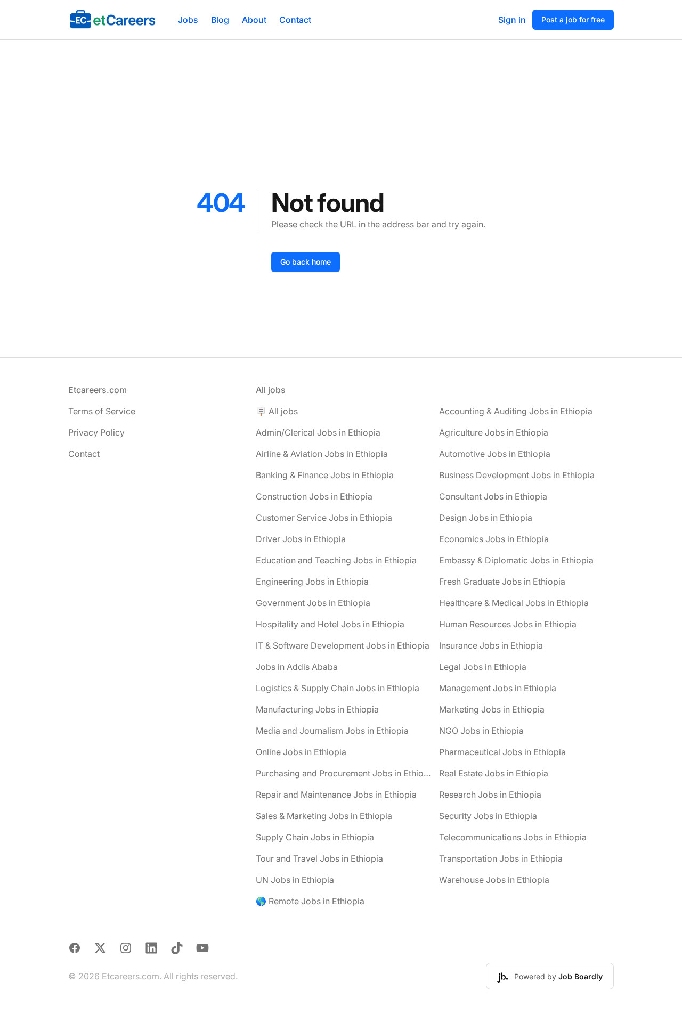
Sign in (512, 19)
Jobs (188, 19)
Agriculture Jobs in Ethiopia (493, 432)
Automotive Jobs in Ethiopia (494, 453)
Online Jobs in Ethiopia (301, 752)
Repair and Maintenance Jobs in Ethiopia (336, 794)
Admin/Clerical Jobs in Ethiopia (318, 432)
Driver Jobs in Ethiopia (301, 539)
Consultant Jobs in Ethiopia (493, 496)
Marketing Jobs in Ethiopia (492, 709)
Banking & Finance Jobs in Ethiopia (325, 475)
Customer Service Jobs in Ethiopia (324, 517)
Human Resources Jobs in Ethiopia (508, 624)
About (254, 19)
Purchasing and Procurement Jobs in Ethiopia (343, 773)
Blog (220, 19)
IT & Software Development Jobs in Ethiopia (342, 645)
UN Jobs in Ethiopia (295, 879)
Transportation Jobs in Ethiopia (501, 858)
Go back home (305, 261)
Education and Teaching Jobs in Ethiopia (336, 560)
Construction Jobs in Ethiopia (314, 496)
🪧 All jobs (277, 411)
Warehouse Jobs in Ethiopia (494, 879)
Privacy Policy (96, 432)
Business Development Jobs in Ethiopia (517, 475)
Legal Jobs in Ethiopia (482, 666)
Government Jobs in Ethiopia (313, 602)
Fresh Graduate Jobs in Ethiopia (502, 581)
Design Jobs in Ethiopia (485, 517)
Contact (295, 19)
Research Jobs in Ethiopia (490, 794)
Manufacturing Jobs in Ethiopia (317, 709)
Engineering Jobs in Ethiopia (312, 581)
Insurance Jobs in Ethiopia (491, 645)
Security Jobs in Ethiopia (488, 816)
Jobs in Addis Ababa (297, 666)
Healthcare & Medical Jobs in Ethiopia (514, 602)
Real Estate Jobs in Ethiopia (493, 773)
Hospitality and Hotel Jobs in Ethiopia (330, 624)
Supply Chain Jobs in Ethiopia (315, 837)
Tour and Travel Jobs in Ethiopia (319, 858)
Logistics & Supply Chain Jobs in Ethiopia (337, 688)
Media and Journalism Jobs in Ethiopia (332, 730)
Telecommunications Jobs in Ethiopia (513, 837)
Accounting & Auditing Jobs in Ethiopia (515, 411)
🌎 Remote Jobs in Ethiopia (310, 901)
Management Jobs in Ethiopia (497, 688)
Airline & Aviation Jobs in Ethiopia (322, 453)
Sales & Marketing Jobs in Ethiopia (324, 816)
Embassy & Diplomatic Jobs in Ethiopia (516, 560)
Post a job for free (573, 19)
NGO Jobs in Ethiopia (481, 730)
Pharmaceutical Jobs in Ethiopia (502, 752)
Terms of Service (101, 411)
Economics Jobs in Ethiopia (494, 539)
